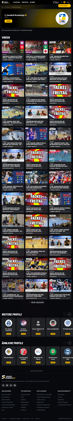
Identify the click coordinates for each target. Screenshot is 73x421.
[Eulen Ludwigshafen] (53, 323)
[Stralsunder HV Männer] (38, 351)
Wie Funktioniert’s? (6, 394)
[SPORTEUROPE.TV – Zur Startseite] (6, 2)
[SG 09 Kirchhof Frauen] (53, 351)
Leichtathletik (24, 404)
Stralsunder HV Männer (38, 358)
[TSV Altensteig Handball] (23, 351)
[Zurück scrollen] (65, 314)
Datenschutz (4, 418)
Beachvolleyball (25, 402)
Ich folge (60, 397)
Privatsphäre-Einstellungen (15, 418)
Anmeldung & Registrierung (64, 404)
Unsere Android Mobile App (8, 404)
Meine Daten (61, 399)
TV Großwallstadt (68, 329)
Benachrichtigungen (63, 402)
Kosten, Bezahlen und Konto (43, 397)
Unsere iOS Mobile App (7, 402)
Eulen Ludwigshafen (53, 329)
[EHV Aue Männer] (8, 351)
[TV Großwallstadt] (67, 323)
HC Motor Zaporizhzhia (23, 329)
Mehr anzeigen (37, 302)
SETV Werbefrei (5, 397)
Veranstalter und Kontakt (43, 407)
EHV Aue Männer (8, 357)
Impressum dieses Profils (36, 371)
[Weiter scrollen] (69, 314)
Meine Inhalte (61, 394)
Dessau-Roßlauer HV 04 (38, 329)
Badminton (23, 410)
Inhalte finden (40, 402)
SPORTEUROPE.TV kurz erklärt (44, 394)
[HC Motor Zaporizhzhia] (23, 323)
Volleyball (23, 407)
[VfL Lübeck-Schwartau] (8, 323)
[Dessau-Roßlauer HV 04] (38, 323)
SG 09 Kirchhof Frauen (53, 358)
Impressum (37, 418)
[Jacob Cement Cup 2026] (67, 351)
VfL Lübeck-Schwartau (8, 329)
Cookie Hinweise (26, 418)
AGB (32, 418)
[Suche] (62, 2)
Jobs (3, 410)
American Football (25, 394)
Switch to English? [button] (63, 5)
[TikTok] (10, 385)
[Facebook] (14, 385)
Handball (7, 7)
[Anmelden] (64, 2)
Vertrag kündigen (41, 410)
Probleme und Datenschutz (43, 404)
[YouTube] (7, 385)
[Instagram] (3, 385)
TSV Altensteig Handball (23, 358)
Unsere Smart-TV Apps (7, 407)
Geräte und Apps (41, 399)
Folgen (8, 21)
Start (3, 7)
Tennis (22, 397)
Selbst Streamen (6, 399)
